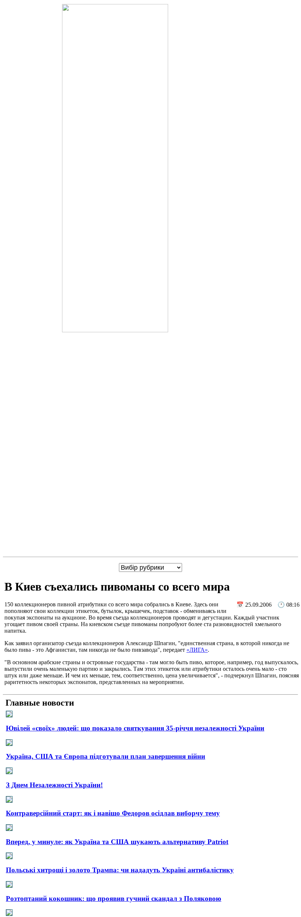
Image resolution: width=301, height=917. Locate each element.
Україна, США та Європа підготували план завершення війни (105, 756)
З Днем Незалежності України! (54, 785)
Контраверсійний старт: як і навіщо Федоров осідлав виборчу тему (113, 813)
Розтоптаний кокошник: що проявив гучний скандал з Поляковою (113, 898)
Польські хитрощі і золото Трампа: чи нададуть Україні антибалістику (120, 870)
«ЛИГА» (197, 650)
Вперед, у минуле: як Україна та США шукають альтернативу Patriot (117, 842)
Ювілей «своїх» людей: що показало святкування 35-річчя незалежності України (135, 728)
